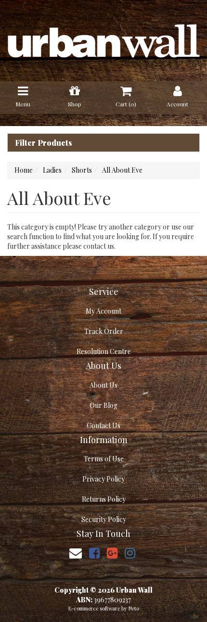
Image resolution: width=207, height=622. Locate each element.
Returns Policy (104, 499)
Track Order (103, 331)
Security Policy (103, 519)
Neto (134, 608)
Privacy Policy (103, 478)
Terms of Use (104, 458)
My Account (103, 311)
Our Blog (103, 405)
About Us (103, 385)
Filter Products (43, 143)
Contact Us (103, 425)
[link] (94, 552)
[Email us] (75, 552)
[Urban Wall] (103, 39)
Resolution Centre (104, 351)
